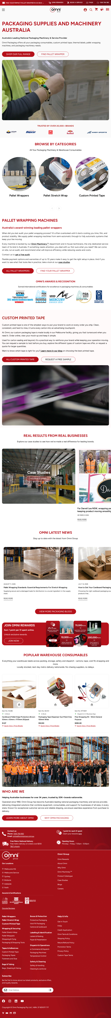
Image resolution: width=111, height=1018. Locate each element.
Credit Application (65, 930)
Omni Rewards (57, 2)
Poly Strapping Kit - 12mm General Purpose (88, 718)
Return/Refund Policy (66, 943)
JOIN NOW (13, 641)
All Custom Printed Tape (20, 359)
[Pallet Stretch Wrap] (55, 174)
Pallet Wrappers (19, 195)
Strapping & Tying (9, 939)
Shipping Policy (64, 938)
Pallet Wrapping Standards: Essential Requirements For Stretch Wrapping (35, 587)
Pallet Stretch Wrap (55, 195)
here (80, 834)
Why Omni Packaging (57, 818)
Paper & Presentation (38, 940)
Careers (60, 889)
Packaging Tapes (8, 955)
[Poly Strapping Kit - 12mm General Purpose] (92, 691)
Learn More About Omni (20, 818)
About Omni (62, 863)
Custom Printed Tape (92, 195)
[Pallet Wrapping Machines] (19, 174)
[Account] (85, 10)
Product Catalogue (65, 876)
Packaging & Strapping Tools (13, 942)
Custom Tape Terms (65, 955)
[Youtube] (22, 1001)
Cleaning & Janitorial (38, 969)
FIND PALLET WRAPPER (52, 54)
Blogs (60, 884)
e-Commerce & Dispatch (39, 949)
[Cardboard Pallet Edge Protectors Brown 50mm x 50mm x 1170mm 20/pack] (19, 691)
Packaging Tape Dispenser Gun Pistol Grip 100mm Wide (55, 718)
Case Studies (63, 880)
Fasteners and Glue (9, 959)
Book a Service (76, 2)
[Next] (59, 208)
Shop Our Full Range (18, 54)
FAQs (91, 2)
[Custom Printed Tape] (92, 174)
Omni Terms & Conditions (67, 934)
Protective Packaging (38, 920)
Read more (8, 598)
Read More (82, 519)
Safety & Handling (37, 965)
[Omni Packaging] (55, 10)
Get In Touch (63, 922)
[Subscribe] (49, 990)
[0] (96, 10)
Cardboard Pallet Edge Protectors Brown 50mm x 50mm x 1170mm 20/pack (18, 718)
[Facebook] (3, 1001)
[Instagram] (9, 1001)
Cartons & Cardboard (38, 927)
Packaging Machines (38, 953)
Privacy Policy (63, 951)
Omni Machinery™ (65, 872)
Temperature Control (38, 956)
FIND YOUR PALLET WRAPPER (55, 271)
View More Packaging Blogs (55, 611)
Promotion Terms (64, 947)
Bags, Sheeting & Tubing (11, 968)
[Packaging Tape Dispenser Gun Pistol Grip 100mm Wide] (55, 691)
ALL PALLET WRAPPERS (18, 271)
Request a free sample (58, 359)
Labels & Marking (36, 936)
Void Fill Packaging (37, 923)
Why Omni (62, 868)
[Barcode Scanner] (107, 9)
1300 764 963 (104, 2)
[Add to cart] (19, 704)
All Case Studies (38, 479)
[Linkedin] (15, 1001)
